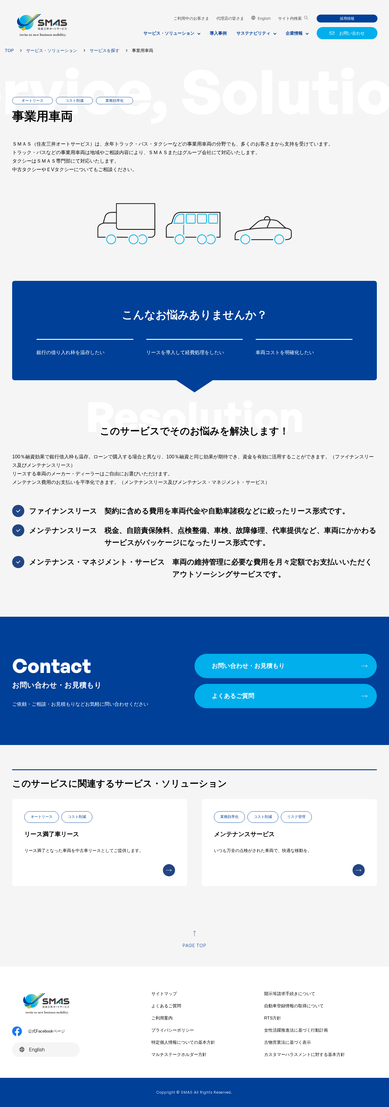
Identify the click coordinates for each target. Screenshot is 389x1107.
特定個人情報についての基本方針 (183, 1042)
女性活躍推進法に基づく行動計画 (296, 1030)
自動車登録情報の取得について (294, 1005)
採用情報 (347, 18)
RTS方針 (272, 1018)
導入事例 (218, 33)
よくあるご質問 (233, 695)
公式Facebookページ (46, 1031)
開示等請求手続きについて (289, 993)
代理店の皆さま (230, 18)
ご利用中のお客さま (191, 18)
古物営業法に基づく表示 (287, 1042)
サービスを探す (104, 50)
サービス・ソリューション (51, 50)
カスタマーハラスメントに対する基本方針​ (304, 1054)
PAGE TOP (195, 945)
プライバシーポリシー (172, 1030)
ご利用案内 (162, 1018)
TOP (9, 50)
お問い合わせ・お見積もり (248, 665)
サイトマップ (164, 993)
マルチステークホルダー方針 (179, 1054)
